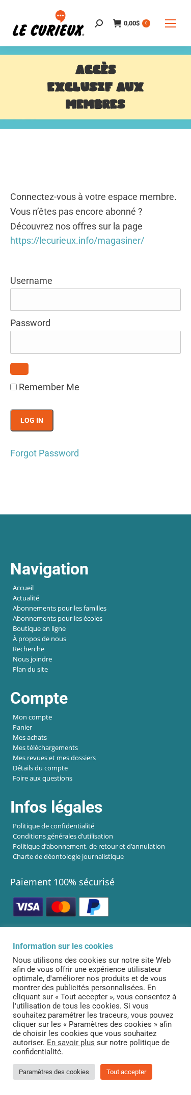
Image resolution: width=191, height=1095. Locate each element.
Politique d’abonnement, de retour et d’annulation (89, 846)
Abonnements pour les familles (59, 608)
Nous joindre (32, 659)
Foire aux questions (42, 778)
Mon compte (32, 717)
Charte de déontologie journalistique (68, 856)
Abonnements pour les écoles (57, 618)
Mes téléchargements (45, 747)
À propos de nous (39, 638)
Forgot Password (44, 453)
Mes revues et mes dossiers (54, 757)
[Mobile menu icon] (170, 23)
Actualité (26, 597)
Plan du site (30, 669)
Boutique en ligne (39, 628)
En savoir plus (71, 1042)
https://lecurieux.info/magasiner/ (77, 240)
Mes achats (30, 737)
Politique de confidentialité (53, 825)
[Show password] (19, 369)
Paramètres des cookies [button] (54, 1072)
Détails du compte (40, 767)
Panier (22, 727)
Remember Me (48, 387)
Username (31, 280)
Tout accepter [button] (126, 1072)
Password (30, 323)
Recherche (28, 648)
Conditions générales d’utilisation (63, 836)
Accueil (23, 587)
